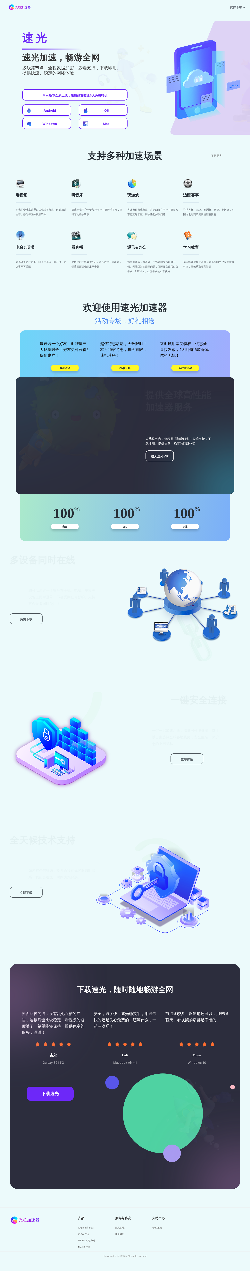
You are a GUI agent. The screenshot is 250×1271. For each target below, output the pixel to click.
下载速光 (50, 1093)
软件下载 (236, 7)
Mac (106, 124)
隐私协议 (120, 1227)
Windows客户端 (86, 1240)
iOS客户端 (83, 1234)
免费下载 (26, 619)
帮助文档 (157, 1227)
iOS (106, 110)
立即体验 (187, 759)
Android (50, 110)
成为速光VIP (160, 456)
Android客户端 (86, 1227)
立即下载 (26, 893)
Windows (49, 124)
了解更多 (216, 155)
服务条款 (120, 1234)
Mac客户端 (84, 1246)
